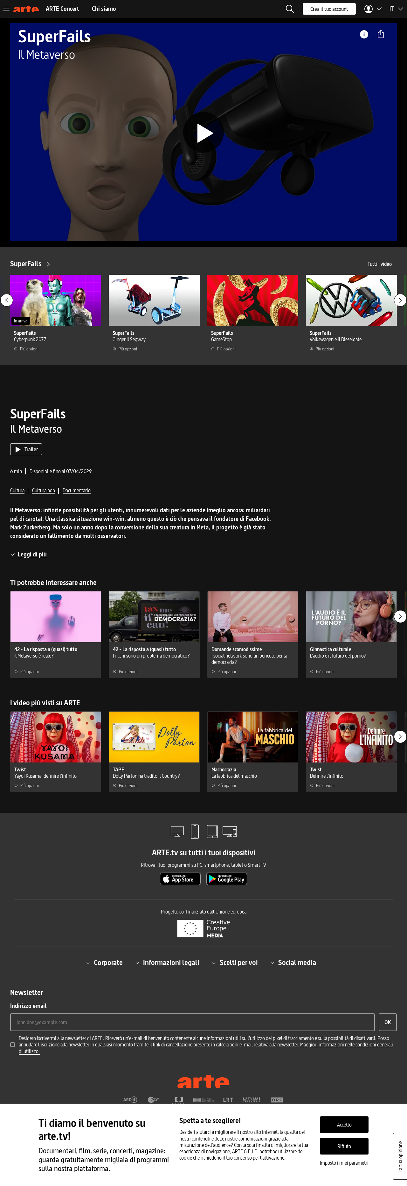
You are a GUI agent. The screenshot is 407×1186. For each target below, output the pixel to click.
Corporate (108, 962)
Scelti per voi (239, 962)
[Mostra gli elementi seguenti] (400, 300)
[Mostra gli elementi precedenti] (6, 300)
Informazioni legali (171, 962)
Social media (297, 962)
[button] (290, 9)
